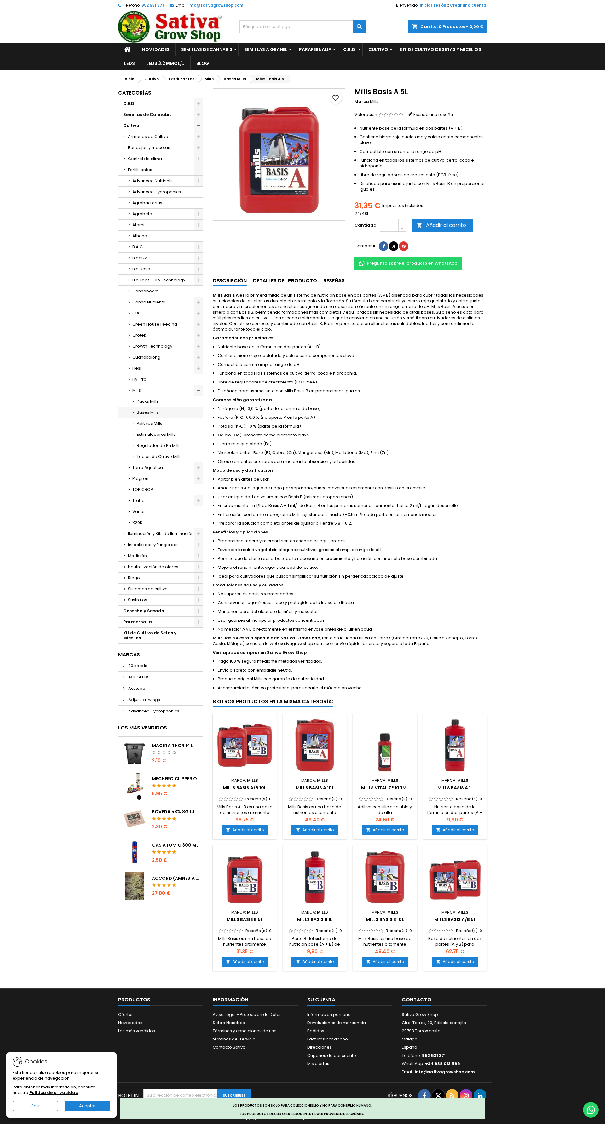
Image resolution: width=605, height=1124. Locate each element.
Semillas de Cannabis (207, 49)
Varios (139, 512)
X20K (137, 523)
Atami (138, 225)
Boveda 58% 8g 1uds (176, 811)
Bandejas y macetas (149, 148)
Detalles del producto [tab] (285, 280)
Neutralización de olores (153, 567)
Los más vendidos (142, 727)
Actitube (136, 688)
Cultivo (378, 49)
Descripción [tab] (230, 280)
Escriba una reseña (433, 115)
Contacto (416, 999)
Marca (361, 102)
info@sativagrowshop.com (215, 5)
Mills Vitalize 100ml (385, 788)
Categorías (134, 92)
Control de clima (145, 159)
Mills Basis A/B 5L (455, 919)
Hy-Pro (139, 379)
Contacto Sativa (229, 1047)
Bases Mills (148, 412)
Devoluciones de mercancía (336, 1023)
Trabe (138, 501)
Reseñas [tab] (334, 280)
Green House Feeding (154, 324)
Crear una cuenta (468, 5)
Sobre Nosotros (229, 1023)
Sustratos (137, 600)
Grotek (139, 335)
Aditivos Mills (149, 423)
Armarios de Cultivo (148, 137)
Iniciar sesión (433, 5)
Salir (35, 1106)
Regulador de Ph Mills (159, 445)
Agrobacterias (147, 203)
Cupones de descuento (331, 1055)
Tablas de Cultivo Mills (159, 456)
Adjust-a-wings (143, 700)
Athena (139, 236)
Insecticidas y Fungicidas (153, 545)
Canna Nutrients (148, 302)
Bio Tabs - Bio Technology (158, 280)
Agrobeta (142, 214)
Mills (136, 390)
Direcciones (319, 1047)
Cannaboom (145, 291)
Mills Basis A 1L (455, 788)
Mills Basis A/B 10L (244, 788)
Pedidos (315, 1031)
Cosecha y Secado (143, 611)
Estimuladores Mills (156, 434)
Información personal (329, 1014)
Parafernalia (315, 49)
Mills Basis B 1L (314, 919)
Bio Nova (141, 269)
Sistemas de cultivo (148, 589)
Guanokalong (146, 357)
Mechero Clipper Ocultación (176, 778)
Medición (137, 556)
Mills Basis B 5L (245, 919)
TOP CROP (142, 490)
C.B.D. (350, 49)
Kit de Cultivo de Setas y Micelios (440, 49)
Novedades (156, 49)
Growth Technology (152, 346)
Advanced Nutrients (152, 181)
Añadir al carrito (441, 225)
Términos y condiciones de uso (245, 1031)
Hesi (136, 368)
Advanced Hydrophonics (153, 711)
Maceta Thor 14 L (172, 745)
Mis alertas (318, 1064)
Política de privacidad (53, 1093)
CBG (136, 313)
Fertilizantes (140, 170)
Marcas (129, 654)
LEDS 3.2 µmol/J (166, 63)
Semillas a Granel (265, 49)
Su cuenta (321, 999)
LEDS (129, 63)
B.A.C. (138, 247)
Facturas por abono (327, 1039)
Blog (202, 63)
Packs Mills (147, 401)
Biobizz (139, 258)
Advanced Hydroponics (156, 192)
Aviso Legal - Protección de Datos (247, 1014)
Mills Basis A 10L (315, 788)
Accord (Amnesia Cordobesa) (176, 878)
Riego (134, 578)
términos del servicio (234, 1039)
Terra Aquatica (147, 467)
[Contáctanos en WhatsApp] (591, 1110)
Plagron (140, 478)
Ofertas (126, 1014)
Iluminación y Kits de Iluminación (161, 534)
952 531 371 (152, 5)
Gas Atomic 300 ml (175, 845)
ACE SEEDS (138, 677)
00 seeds (137, 666)
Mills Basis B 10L (385, 919)
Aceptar (87, 1106)
